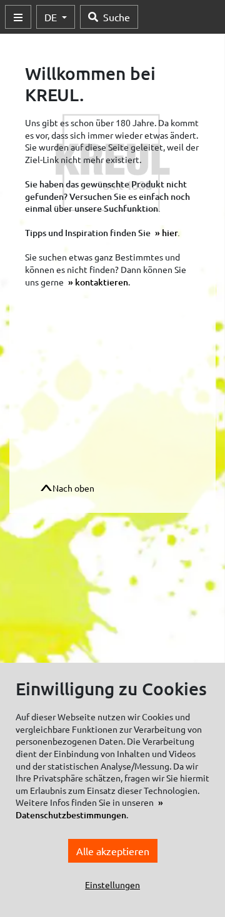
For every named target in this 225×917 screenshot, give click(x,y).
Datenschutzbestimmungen (71, 815)
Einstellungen (112, 884)
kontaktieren (101, 282)
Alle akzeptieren (112, 851)
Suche (116, 17)
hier (170, 233)
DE (51, 17)
